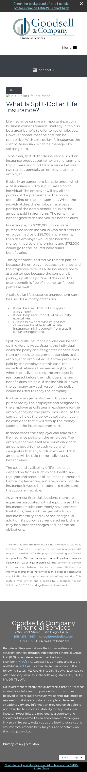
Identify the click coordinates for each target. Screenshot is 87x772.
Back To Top (70, 757)
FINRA (20, 661)
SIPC (29, 661)
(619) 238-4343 (24, 636)
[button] (69, 47)
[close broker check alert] (81, 3)
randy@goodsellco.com (56, 636)
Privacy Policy (13, 744)
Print (14, 90)
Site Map (32, 744)
